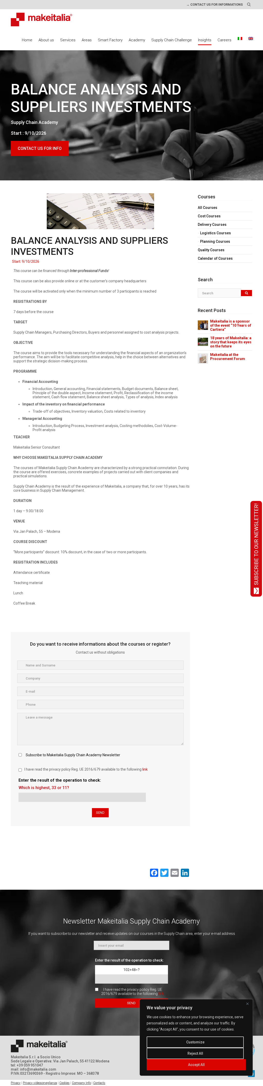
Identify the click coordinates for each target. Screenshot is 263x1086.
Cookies (64, 1083)
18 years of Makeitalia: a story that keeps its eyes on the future (230, 342)
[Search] (246, 293)
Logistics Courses (215, 233)
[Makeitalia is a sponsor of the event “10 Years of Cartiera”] (203, 325)
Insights (204, 40)
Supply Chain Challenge (171, 40)
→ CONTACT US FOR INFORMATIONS (214, 4)
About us (46, 40)
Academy (137, 40)
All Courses (207, 208)
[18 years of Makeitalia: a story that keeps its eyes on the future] (203, 342)
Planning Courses (215, 241)
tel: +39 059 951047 (27, 1065)
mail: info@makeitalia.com (33, 1069)
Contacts (99, 1083)
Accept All (196, 1065)
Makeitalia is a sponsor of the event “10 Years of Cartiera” (230, 325)
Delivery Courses (212, 224)
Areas (87, 40)
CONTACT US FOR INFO (40, 148)
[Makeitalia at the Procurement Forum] (203, 358)
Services (68, 40)
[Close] (247, 1004)
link (145, 769)
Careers (224, 40)
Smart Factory (110, 40)
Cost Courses (209, 216)
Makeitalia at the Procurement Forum (227, 357)
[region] (196, 1037)
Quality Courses (211, 250)
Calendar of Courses (215, 258)
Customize (195, 1042)
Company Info (81, 1083)
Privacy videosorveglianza (40, 1083)
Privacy (16, 1083)
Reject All (195, 1053)
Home (27, 40)
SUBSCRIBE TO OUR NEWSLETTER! (256, 544)
